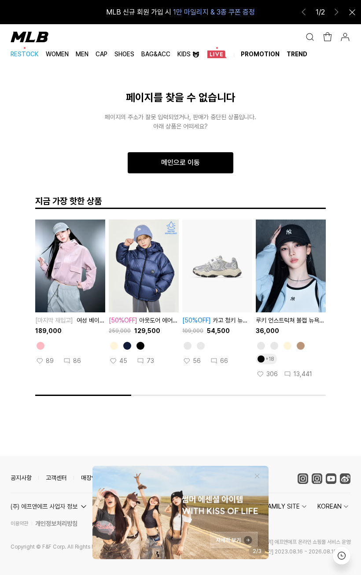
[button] (50, 506)
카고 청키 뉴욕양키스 (215, 321)
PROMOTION (260, 54)
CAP (101, 54)
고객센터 (56, 477)
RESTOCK (25, 54)
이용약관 (19, 523)
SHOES (124, 54)
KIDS (184, 54)
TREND (297, 54)
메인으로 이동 (180, 162)
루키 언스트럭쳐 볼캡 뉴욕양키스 (290, 321)
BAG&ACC (155, 54)
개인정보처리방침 (56, 523)
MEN (82, 54)
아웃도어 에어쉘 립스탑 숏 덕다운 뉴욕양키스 (143, 321)
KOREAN (329, 506)
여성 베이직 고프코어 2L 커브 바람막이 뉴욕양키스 (70, 321)
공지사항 (21, 477)
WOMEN (57, 54)
